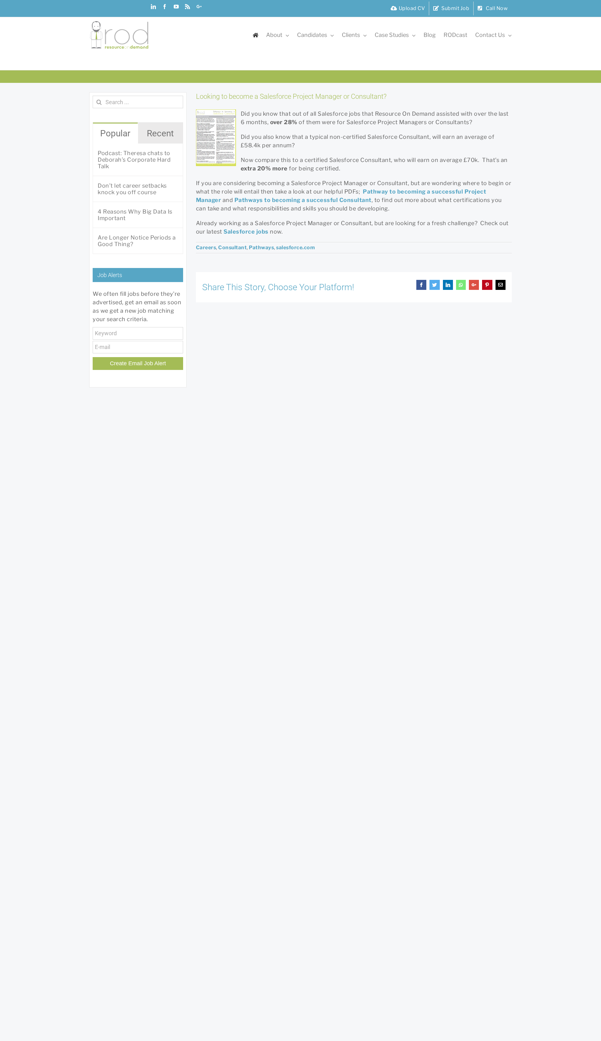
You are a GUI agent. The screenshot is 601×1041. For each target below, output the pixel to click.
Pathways (261, 247)
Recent (160, 133)
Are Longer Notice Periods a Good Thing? (137, 240)
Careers (206, 247)
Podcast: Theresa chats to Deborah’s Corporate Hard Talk (134, 159)
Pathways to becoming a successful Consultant (303, 200)
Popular (115, 133)
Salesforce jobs (246, 231)
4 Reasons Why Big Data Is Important (135, 214)
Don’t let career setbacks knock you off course (132, 188)
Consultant (232, 247)
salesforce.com (295, 247)
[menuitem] (408, 8)
